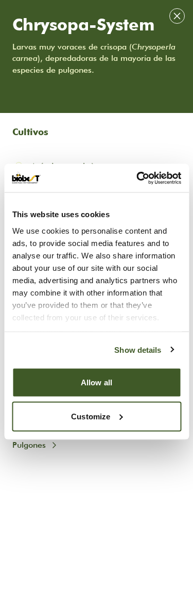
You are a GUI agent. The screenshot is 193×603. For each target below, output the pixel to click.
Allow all (96, 382)
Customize (90, 416)
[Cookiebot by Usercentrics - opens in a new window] (137, 178)
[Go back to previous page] (177, 16)
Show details (137, 349)
